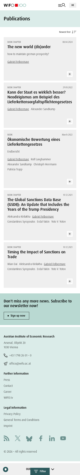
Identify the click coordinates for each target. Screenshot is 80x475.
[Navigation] (61, 5)
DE (72, 5)
